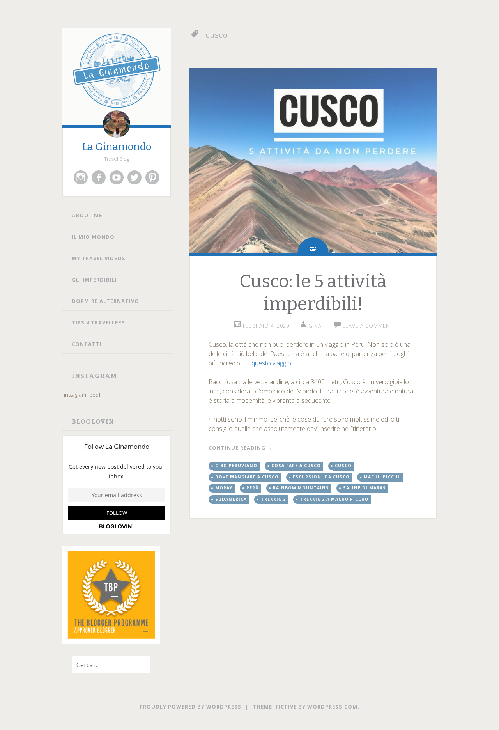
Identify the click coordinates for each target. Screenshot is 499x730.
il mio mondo (93, 236)
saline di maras (364, 488)
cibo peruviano (236, 465)
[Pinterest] (152, 177)
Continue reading (241, 447)
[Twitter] (134, 177)
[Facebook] (99, 177)
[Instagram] (81, 177)
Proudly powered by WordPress (190, 706)
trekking (273, 499)
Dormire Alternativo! (106, 301)
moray (223, 488)
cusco (343, 465)
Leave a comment (367, 325)
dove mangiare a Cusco (247, 477)
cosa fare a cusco (296, 465)
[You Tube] (117, 177)
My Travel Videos (99, 258)
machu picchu (382, 477)
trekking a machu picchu (334, 499)
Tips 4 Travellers (98, 322)
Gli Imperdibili (94, 279)
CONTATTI (87, 343)
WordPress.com (332, 706)
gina (315, 325)
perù (252, 488)
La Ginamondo (116, 147)
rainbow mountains (301, 488)
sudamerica (231, 499)
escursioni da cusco (321, 477)
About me (87, 215)
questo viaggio (271, 363)
